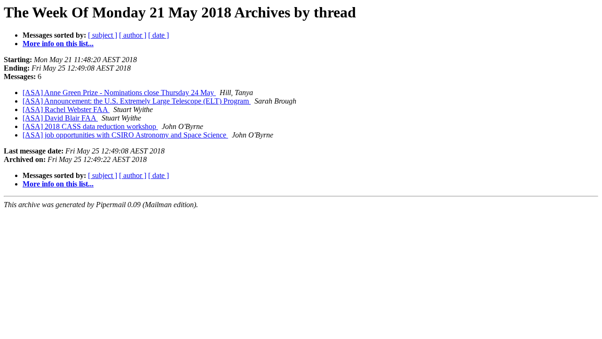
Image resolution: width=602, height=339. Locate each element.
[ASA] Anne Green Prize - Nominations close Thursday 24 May (119, 93)
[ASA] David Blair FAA (60, 118)
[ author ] (132, 35)
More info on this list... (58, 44)
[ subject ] (102, 35)
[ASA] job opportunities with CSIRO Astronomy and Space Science (125, 135)
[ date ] (158, 35)
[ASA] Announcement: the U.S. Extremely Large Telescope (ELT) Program (137, 101)
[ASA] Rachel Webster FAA (66, 109)
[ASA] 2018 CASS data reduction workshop (90, 126)
